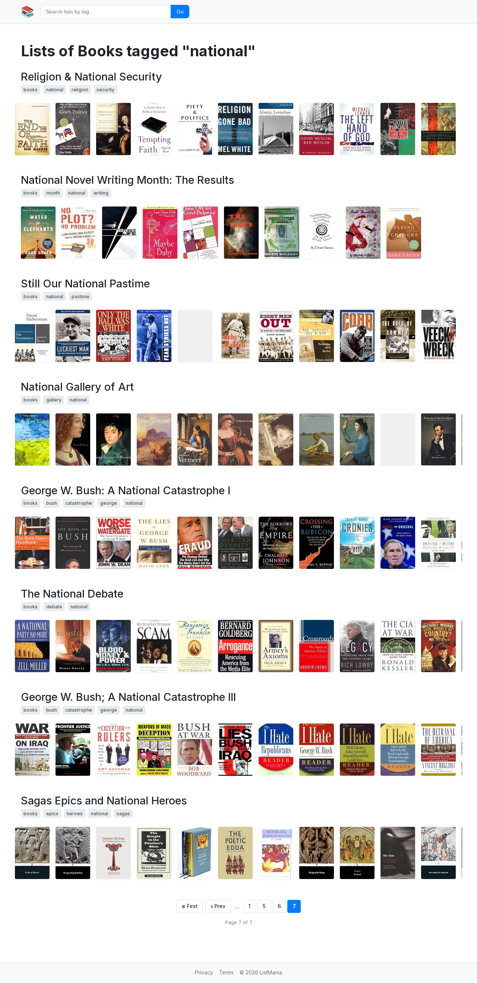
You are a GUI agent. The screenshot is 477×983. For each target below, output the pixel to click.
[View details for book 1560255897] (316, 750)
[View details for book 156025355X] (438, 750)
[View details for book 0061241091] (403, 233)
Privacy (204, 973)
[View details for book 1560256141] (397, 750)
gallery (53, 400)
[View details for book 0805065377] (276, 336)
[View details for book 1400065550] (113, 129)
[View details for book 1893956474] (73, 750)
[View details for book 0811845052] (78, 233)
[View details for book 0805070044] (276, 543)
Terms (226, 973)
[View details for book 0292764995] (235, 853)
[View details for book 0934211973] (194, 853)
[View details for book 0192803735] (397, 853)
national (54, 89)
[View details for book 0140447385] (316, 853)
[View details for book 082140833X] (113, 853)
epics (52, 813)
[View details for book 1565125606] (38, 233)
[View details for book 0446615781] (160, 233)
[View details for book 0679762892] (316, 336)
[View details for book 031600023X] (113, 543)
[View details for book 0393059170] (397, 543)
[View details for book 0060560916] (73, 646)
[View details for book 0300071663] (357, 439)
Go (180, 12)
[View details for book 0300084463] (276, 439)
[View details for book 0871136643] (397, 129)
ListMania (271, 973)
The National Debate (72, 593)
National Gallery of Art (77, 386)
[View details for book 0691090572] (73, 439)
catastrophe (78, 503)
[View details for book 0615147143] (363, 233)
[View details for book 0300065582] (194, 439)
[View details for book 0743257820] (194, 646)
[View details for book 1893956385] (32, 750)
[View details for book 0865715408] (316, 543)
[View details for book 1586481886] (357, 543)
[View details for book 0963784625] (113, 646)
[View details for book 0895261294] (357, 646)
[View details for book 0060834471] (73, 129)
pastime (80, 296)
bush (51, 503)
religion (80, 89)
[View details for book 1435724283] (119, 233)
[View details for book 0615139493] (322, 233)
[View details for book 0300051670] (397, 439)
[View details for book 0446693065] (200, 233)
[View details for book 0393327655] (32, 129)
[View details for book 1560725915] (154, 853)
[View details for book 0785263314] (154, 646)
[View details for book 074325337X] (438, 543)
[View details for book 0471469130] (276, 646)
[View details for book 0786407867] (235, 336)
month (53, 193)
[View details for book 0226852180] (438, 336)
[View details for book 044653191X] (235, 646)
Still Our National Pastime (85, 283)
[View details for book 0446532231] (438, 646)
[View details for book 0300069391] (316, 439)
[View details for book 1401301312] (113, 750)
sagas (123, 813)
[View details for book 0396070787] (194, 336)
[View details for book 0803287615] (154, 336)
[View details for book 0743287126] (154, 129)
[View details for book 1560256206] (357, 750)
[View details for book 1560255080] (276, 750)
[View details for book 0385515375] (316, 129)
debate (54, 606)
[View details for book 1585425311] (235, 129)
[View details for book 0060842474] (357, 129)
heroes (75, 813)
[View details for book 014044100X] (32, 853)
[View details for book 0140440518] (357, 853)
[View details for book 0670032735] (73, 543)
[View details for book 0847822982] (438, 439)
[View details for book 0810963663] (32, 439)
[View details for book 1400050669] (154, 543)
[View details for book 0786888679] (32, 336)
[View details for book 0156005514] (438, 129)
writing (101, 193)
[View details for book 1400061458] (316, 646)
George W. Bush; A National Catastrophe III (128, 696)
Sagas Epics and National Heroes (104, 800)
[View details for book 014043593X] (73, 853)
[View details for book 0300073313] (235, 439)
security (105, 89)
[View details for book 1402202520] (194, 543)
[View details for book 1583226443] (235, 750)
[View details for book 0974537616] (32, 646)
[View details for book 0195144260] (276, 129)
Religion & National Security (91, 76)
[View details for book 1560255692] (32, 543)
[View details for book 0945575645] (357, 336)
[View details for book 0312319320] (397, 646)
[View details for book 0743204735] (194, 750)
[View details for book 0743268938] (73, 336)
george (108, 503)
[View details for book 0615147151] (241, 233)
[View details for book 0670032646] (235, 543)
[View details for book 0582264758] (276, 853)
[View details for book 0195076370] (113, 336)
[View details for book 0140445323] (438, 853)
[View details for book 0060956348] (397, 336)
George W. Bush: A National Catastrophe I (125, 490)
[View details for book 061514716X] (282, 233)
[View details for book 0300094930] (113, 439)
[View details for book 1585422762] (154, 750)
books (30, 89)
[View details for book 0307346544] (194, 129)
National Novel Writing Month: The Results (127, 179)
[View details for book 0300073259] (154, 439)
